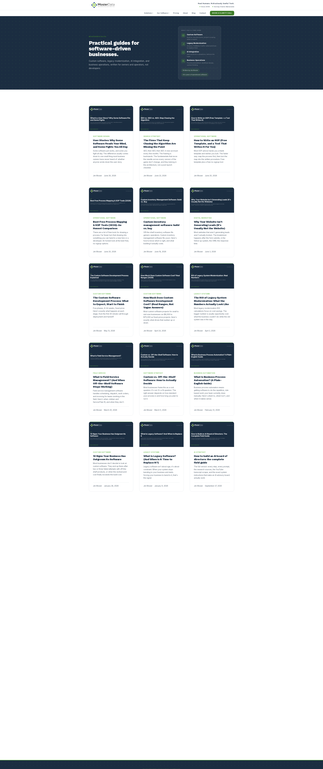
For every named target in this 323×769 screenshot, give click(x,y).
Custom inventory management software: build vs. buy (161, 225)
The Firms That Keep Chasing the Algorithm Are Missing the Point (159, 143)
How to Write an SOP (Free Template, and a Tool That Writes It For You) (210, 143)
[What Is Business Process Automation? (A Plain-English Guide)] (212, 355)
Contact (202, 13)
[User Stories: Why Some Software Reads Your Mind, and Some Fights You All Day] (111, 118)
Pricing (176, 13)
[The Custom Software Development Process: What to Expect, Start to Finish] (111, 276)
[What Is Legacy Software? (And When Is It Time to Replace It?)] (161, 434)
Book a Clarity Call (222, 13)
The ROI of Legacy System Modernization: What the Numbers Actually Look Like (211, 301)
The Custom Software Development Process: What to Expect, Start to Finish (111, 301)
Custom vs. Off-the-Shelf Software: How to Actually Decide (159, 380)
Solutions (148, 13)
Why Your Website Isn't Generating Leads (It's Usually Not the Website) (209, 225)
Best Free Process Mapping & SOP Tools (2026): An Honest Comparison (110, 225)
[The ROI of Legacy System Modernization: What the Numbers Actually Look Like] (212, 276)
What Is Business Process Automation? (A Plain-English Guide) (209, 380)
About (185, 13)
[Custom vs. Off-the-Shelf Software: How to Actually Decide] (161, 355)
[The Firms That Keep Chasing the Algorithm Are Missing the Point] (161, 118)
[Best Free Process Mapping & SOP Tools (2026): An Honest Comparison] (111, 200)
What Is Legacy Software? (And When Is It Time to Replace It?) (159, 459)
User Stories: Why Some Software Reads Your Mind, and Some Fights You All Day (110, 143)
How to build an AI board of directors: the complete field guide (210, 459)
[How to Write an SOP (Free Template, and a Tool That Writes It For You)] (212, 118)
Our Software (163, 13)
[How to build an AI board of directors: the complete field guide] (212, 434)
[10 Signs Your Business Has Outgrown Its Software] (111, 434)
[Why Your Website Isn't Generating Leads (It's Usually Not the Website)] (212, 200)
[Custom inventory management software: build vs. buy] (161, 200)
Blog (193, 13)
